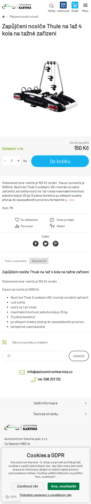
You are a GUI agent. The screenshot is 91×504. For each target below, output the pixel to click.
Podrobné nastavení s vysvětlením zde (46, 495)
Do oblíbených (29, 219)
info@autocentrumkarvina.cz (50, 371)
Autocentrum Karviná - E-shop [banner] (16, 7)
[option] (45, 86)
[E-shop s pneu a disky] (3, 16)
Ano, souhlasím (63, 486)
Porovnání (27, 226)
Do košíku (60, 161)
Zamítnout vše (27, 486)
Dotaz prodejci (65, 219)
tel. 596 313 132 (49, 379)
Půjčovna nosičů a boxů (24, 16)
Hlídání (61, 226)
